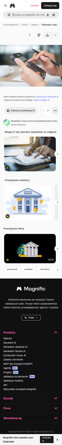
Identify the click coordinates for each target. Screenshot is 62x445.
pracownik (12, 269)
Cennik (35, 5)
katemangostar (18, 124)
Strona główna (10, 24)
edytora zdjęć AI (41, 100)
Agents (10, 368)
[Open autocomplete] (7, 15)
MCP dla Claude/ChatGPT (18, 363)
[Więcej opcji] (29, 34)
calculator (45, 269)
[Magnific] (31, 289)
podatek (29, 269)
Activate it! (46, 439)
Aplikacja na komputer (18, 376)
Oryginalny (23, 46)
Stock (24, 24)
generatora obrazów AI (47, 96)
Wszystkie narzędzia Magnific (19, 389)
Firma (7, 408)
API (5, 385)
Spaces (7, 338)
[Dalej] (48, 110)
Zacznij (8, 398)
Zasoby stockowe (13, 359)
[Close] (57, 440)
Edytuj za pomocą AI (23, 110)
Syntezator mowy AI (14, 355)
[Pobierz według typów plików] (55, 34)
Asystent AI (9, 342)
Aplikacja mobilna (13, 380)
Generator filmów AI (14, 351)
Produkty (9, 332)
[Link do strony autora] (6, 123)
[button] (31, 317)
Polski (31, 317)
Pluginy (10, 372)
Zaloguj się (50, 5)
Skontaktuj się (12, 418)
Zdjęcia (34, 24)
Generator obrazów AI (15, 346)
